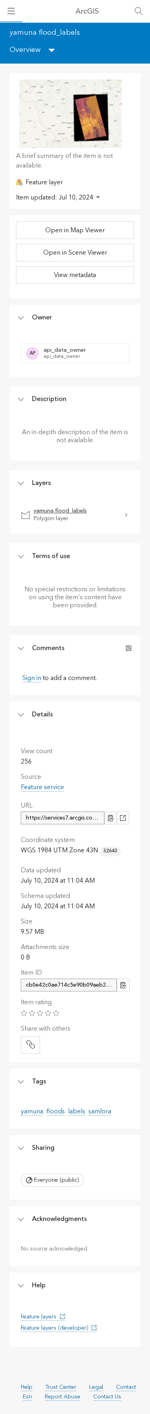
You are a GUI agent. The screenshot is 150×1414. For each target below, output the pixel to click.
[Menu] (11, 11)
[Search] (139, 11)
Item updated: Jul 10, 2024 (54, 197)
